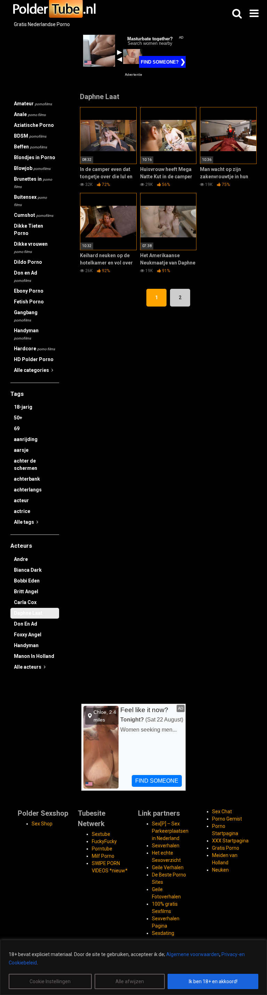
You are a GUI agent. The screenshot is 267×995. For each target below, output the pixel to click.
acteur (21, 500)
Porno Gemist (227, 819)
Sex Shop (42, 823)
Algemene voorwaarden (192, 954)
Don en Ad (25, 276)
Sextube (101, 834)
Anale (30, 114)
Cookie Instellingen (50, 981)
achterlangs (28, 489)
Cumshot (33, 215)
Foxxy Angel (27, 634)
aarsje (21, 450)
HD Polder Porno (34, 359)
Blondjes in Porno (34, 157)
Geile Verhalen (168, 867)
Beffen (30, 146)
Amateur (33, 103)
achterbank (27, 479)
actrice (22, 511)
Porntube (102, 848)
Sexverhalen (165, 845)
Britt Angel (26, 591)
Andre (21, 559)
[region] (133, 967)
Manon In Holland (34, 656)
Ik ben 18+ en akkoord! (213, 981)
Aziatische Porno (34, 125)
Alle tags (24, 522)
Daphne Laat (28, 613)
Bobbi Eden (27, 581)
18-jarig (23, 407)
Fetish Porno (29, 301)
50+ (18, 418)
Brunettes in (33, 182)
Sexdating (163, 933)
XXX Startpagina (230, 840)
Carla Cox (25, 602)
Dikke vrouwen (31, 247)
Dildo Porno (28, 262)
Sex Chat (222, 811)
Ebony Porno (28, 291)
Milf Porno (103, 856)
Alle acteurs (28, 667)
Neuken (220, 870)
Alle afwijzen (129, 981)
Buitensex (30, 200)
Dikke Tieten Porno (28, 229)
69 (16, 428)
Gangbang (26, 316)
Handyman (26, 334)
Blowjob (32, 168)
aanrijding (26, 439)
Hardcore (34, 348)
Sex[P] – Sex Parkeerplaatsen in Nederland (170, 831)
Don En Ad (25, 624)
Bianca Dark (28, 570)
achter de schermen (25, 464)
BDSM (30, 136)
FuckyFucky (104, 841)
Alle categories (32, 370)
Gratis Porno (225, 848)
